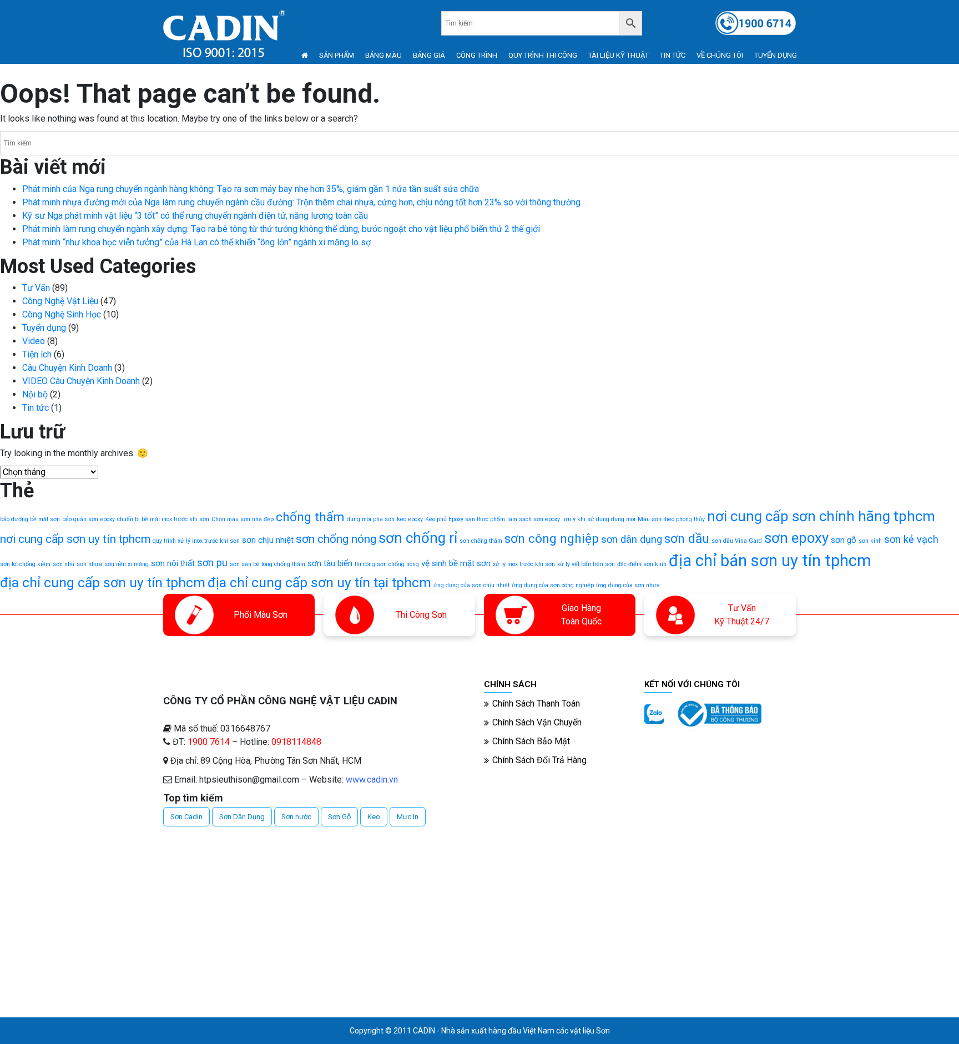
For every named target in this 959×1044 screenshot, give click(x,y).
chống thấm (310, 517)
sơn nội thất (173, 563)
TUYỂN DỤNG (775, 55)
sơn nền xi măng (126, 564)
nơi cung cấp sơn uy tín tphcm (75, 539)
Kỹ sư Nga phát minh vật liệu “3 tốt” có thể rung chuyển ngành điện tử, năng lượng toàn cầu (195, 215)
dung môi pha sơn (371, 519)
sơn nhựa (89, 564)
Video (33, 341)
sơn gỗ (843, 540)
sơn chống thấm (481, 540)
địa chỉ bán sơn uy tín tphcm (770, 560)
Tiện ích (37, 354)
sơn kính (870, 540)
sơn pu (212, 562)
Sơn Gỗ (339, 817)
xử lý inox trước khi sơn (524, 564)
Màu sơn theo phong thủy (671, 519)
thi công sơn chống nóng (387, 564)
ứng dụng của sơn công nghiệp (553, 585)
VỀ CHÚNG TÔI (719, 55)
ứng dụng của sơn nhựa (628, 585)
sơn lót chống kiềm (25, 564)
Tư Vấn (36, 288)
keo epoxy (410, 519)
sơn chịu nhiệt (268, 540)
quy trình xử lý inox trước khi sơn (196, 540)
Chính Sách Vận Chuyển (537, 722)
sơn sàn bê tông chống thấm (267, 564)
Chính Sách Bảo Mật (531, 741)
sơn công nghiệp (551, 538)
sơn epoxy (796, 537)
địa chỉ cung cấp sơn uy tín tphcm (102, 582)
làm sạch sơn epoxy (533, 519)
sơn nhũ (63, 564)
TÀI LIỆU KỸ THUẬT (618, 55)
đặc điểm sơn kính (642, 564)
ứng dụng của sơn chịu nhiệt (471, 585)
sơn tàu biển (329, 563)
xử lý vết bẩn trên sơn (586, 564)
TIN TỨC (672, 55)
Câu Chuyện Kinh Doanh (67, 367)
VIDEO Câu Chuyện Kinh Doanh (81, 381)
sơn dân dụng (631, 539)
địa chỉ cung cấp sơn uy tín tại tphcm (319, 582)
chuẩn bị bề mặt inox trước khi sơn (163, 519)
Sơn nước (296, 817)
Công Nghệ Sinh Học (61, 314)
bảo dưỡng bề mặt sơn (30, 519)
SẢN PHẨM (336, 55)
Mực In (407, 817)
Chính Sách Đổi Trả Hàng (539, 760)
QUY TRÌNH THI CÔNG (542, 55)
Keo (373, 817)
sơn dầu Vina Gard (736, 540)
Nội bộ (35, 394)
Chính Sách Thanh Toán (536, 703)
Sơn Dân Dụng (242, 817)
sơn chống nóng (336, 539)
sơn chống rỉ (417, 537)
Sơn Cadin (186, 817)
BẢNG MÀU (383, 55)
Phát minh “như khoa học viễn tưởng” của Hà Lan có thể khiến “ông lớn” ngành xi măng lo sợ (196, 242)
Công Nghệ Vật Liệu (60, 301)
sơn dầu (686, 538)
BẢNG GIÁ (429, 55)
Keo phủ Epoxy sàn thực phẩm (465, 519)
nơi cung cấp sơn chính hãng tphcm (821, 516)
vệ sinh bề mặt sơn (456, 563)
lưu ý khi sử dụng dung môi (598, 519)
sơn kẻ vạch (911, 539)
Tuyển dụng (44, 327)
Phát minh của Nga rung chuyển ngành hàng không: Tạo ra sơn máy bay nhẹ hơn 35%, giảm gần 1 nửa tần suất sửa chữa (250, 189)
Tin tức (35, 407)
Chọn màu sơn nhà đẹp (242, 519)
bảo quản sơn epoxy (88, 519)
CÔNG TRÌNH (476, 55)
